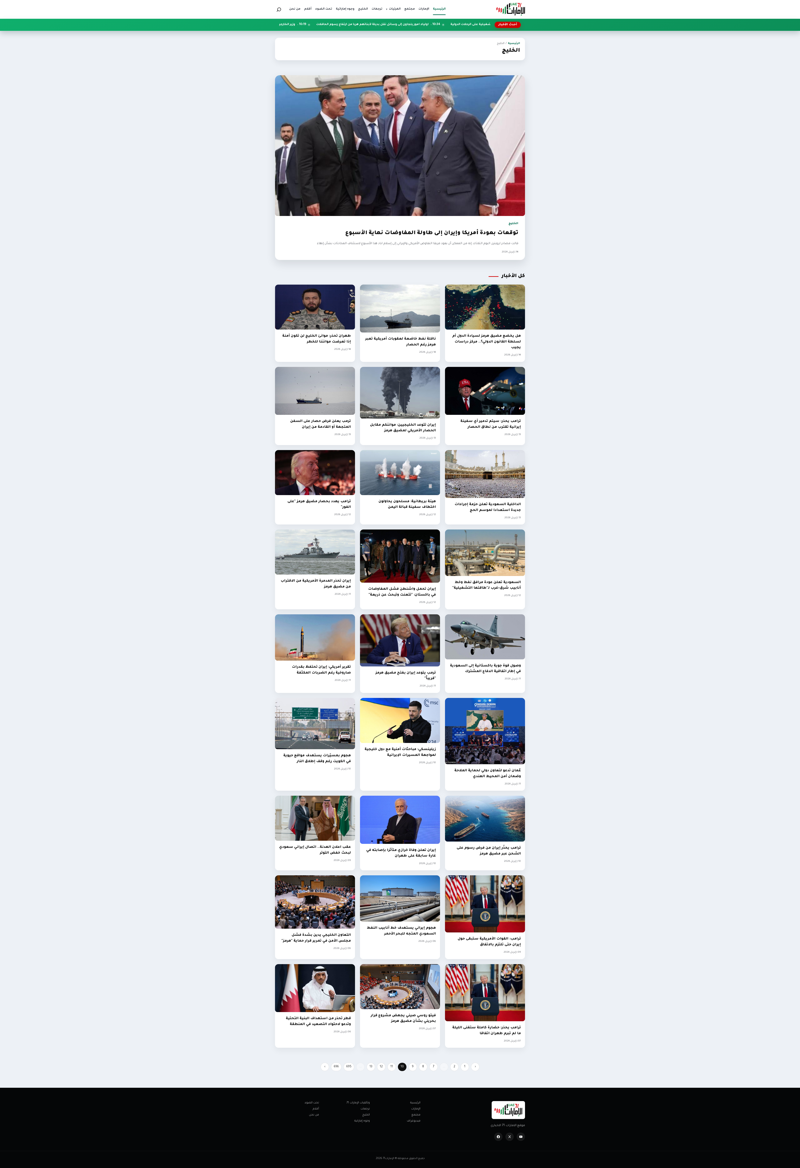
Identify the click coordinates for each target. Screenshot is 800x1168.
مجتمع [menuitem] (409, 9)
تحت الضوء (312, 1102)
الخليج (366, 1115)
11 (391, 1067)
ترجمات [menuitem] (377, 9)
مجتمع (415, 1115)
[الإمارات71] (510, 9)
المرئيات (393, 9)
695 (348, 1067)
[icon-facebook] (498, 1137)
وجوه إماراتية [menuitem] (345, 9)
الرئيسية (514, 43)
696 (336, 1067)
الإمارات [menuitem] (424, 9)
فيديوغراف (413, 1121)
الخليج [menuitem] (363, 9)
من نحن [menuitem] (294, 9)
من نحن (314, 1115)
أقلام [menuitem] (307, 9)
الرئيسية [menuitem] (439, 9)
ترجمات (365, 1108)
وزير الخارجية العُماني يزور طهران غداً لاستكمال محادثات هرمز (390, 24)
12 (381, 1067)
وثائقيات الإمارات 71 (358, 1102)
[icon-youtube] (521, 1137)
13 (371, 1067)
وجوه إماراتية (362, 1121)
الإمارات (415, 1108)
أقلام (316, 1108)
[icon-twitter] (509, 1137)
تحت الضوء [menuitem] (323, 9)
